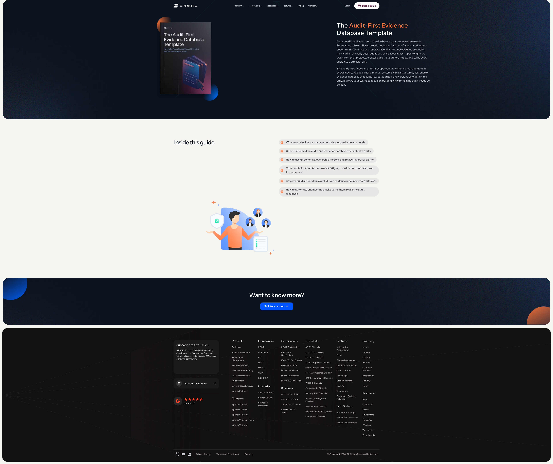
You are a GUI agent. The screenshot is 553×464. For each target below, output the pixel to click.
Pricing (301, 5)
